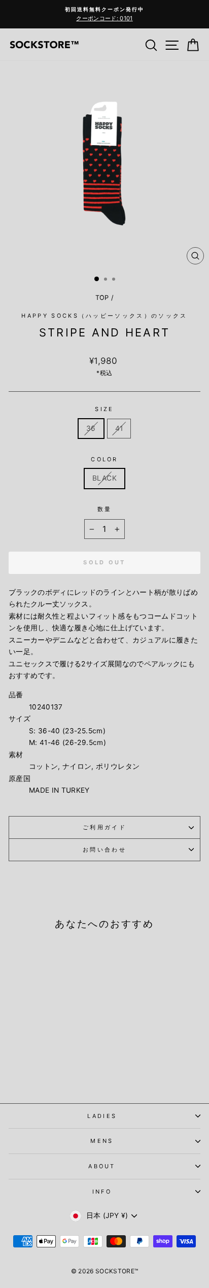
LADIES (102, 1116)
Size (104, 409)
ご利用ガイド (104, 827)
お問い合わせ (104, 849)
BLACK (104, 478)
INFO (102, 1191)
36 (91, 428)
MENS (101, 1140)
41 (119, 428)
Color (104, 459)
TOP (102, 297)
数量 (104, 509)
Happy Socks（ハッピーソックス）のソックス (104, 315)
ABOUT (102, 1166)
